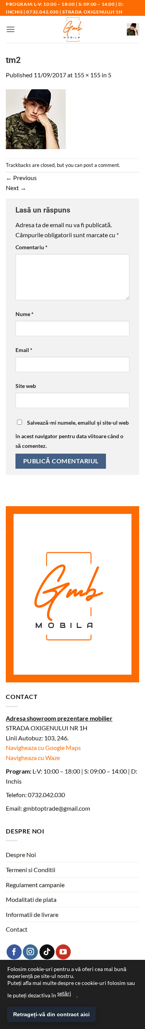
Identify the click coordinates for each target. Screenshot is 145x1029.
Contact (16, 929)
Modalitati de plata (31, 899)
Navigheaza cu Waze (33, 757)
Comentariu (31, 247)
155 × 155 (87, 74)
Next (16, 187)
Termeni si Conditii (30, 869)
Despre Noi (21, 854)
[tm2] (36, 118)
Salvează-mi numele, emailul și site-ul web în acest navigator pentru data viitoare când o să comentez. (72, 434)
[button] (10, 29)
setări (64, 993)
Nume (24, 314)
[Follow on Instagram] (30, 951)
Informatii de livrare (32, 914)
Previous (21, 177)
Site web (25, 386)
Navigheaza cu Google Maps (43, 747)
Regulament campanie (35, 884)
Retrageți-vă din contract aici (51, 1014)
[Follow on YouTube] (63, 951)
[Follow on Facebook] (14, 951)
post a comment (101, 165)
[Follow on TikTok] (47, 951)
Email (23, 350)
